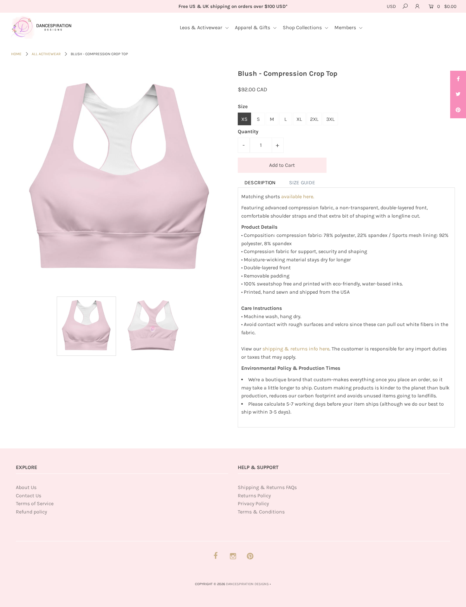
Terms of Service (35, 503)
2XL (314, 119)
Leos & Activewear (201, 27)
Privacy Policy (253, 503)
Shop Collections (303, 27)
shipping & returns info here (295, 349)
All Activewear (46, 54)
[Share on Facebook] (458, 79)
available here (297, 196)
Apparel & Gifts (253, 27)
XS (244, 119)
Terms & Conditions (261, 512)
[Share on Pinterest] (458, 110)
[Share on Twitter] (458, 94)
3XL (330, 119)
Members (345, 27)
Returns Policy (254, 496)
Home (16, 54)
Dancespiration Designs (247, 584)
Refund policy (31, 512)
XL (299, 119)
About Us (26, 487)
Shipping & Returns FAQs (267, 487)
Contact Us (28, 496)
